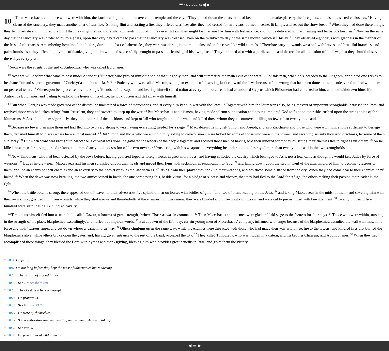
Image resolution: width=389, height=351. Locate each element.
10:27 (11, 313)
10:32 (11, 328)
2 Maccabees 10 (193, 5)
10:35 (11, 335)
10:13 (11, 283)
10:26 (11, 298)
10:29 (11, 320)
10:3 (10, 260)
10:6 (10, 268)
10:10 (11, 275)
